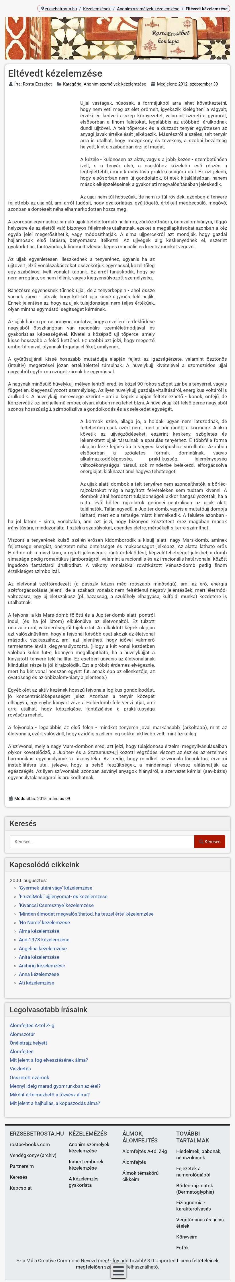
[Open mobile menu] (118, 1271)
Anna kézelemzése (39, 974)
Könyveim (186, 1237)
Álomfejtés (134, 1162)
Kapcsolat (21, 1188)
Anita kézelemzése (39, 957)
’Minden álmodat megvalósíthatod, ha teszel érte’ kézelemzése (86, 914)
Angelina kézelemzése (43, 948)
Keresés (212, 841)
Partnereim (22, 1166)
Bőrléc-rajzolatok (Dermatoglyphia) (195, 1189)
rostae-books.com (30, 1144)
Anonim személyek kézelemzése (115, 84)
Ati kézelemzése (36, 983)
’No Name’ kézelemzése (44, 922)
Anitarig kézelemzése (42, 966)
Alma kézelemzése (39, 931)
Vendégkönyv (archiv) (33, 1155)
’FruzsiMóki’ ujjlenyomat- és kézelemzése (63, 896)
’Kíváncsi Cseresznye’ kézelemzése (56, 905)
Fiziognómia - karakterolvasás (193, 1206)
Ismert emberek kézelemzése (86, 1165)
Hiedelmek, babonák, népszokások (198, 1154)
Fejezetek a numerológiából (193, 1172)
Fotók (182, 1248)
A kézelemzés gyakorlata (84, 1182)
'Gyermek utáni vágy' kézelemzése (55, 888)
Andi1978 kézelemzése (44, 939)
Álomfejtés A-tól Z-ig (144, 1151)
